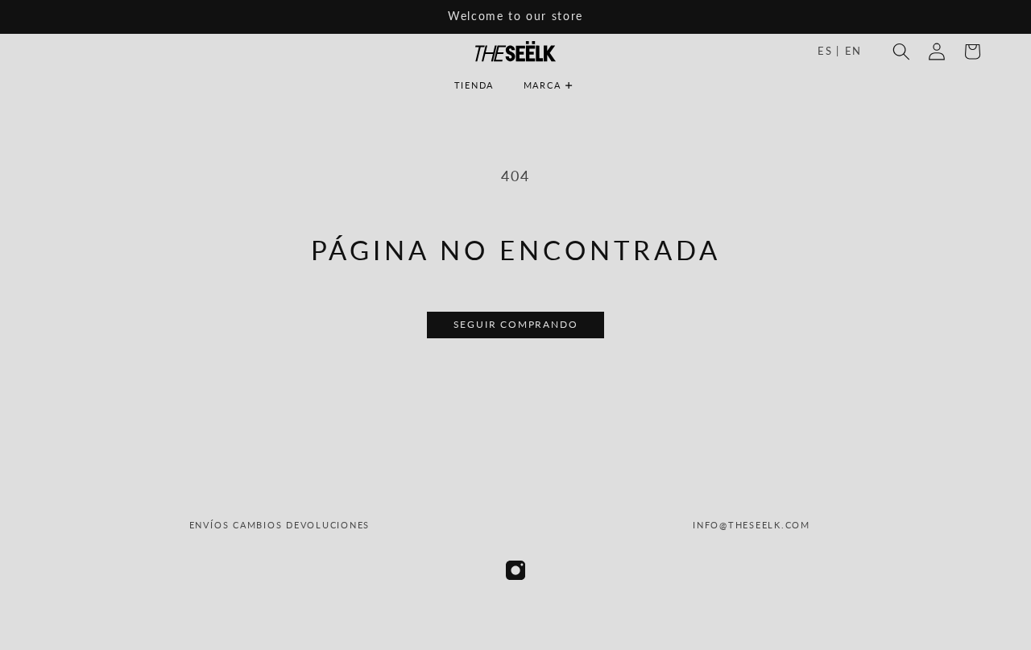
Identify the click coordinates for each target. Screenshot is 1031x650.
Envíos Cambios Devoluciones (280, 525)
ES (829, 50)
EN (853, 50)
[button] (553, 85)
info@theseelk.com (751, 525)
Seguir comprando (515, 324)
